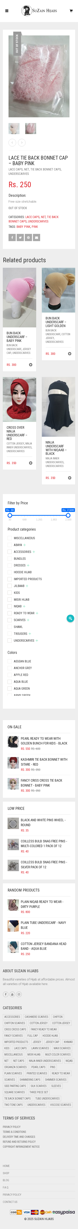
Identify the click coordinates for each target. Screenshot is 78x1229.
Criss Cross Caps (15, 1029)
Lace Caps (16, 169)
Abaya (18, 545)
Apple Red (21, 675)
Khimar (68, 1041)
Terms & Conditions (14, 1131)
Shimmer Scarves (55, 1079)
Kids (17, 593)
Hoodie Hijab (23, 572)
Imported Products (28, 579)
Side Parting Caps (15, 1085)
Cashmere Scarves (36, 1016)
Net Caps (18, 1060)
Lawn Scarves (40, 1048)
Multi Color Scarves (58, 1054)
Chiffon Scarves (14, 1023)
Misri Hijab (21, 599)
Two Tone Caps (13, 1104)
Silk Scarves (39, 1085)
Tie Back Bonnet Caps (45, 169)
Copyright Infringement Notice (21, 1146)
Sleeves (56, 1085)
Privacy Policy (11, 1126)
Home (6, 1166)
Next (67, 71)
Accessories (22, 552)
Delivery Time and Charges (19, 1136)
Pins (52, 1067)
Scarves (20, 620)
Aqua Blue (21, 682)
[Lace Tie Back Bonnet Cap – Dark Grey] (22, 142)
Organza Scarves (15, 1067)
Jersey (37, 1041)
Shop (6, 1173)
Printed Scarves (37, 1073)
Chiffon (57, 1016)
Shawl (18, 627)
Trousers (20, 634)
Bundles (20, 559)
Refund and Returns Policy (19, 1141)
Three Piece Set (39, 1092)
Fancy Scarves (13, 1035)
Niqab (18, 606)
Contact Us (10, 1202)
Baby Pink (23, 227)
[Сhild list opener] (24, 545)
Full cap (32, 1035)
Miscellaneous (24, 538)
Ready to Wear (24, 613)
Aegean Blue (22, 661)
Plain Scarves (13, 1073)
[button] (30, 365)
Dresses (20, 565)
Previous (11, 71)
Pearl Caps (38, 1067)
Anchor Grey (23, 668)
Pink (35, 227)
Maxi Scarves (62, 1048)
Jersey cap (52, 1041)
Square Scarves (14, 1092)
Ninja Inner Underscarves (45, 1060)
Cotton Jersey (15, 443)
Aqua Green (22, 688)
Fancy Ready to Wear (44, 1029)
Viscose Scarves (60, 1104)
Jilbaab (19, 586)
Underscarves (19, 174)
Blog (6, 1180)
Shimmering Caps (30, 1079)
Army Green (22, 695)
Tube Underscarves (47, 1098)
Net (26, 169)
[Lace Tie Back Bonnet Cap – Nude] (12, 142)
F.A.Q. (6, 1187)
